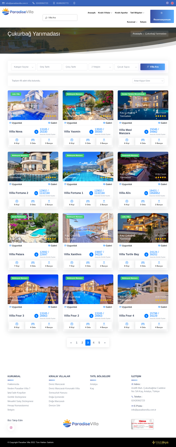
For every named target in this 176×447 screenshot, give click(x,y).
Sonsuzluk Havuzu (58, 393)
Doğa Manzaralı (56, 401)
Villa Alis (125, 192)
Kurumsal (131, 22)
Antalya (93, 384)
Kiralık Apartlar (121, 13)
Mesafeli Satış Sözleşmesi (20, 401)
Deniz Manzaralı (57, 384)
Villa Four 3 (16, 315)
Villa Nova (15, 131)
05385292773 (62, 3)
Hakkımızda (13, 384)
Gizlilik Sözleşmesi (17, 397)
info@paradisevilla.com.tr (17, 3)
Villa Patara (16, 254)
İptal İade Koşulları (17, 393)
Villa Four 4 (126, 315)
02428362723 (42, 3)
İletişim (143, 22)
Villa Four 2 (71, 315)
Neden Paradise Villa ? (19, 388)
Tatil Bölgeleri (136, 13)
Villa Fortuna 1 (73, 192)
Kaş (92, 388)
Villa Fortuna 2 (18, 192)
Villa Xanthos (72, 254)
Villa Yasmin (72, 131)
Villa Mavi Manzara (125, 131)
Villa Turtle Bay (129, 254)
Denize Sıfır (54, 405)
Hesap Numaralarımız (18, 405)
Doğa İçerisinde (56, 397)
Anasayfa (91, 13)
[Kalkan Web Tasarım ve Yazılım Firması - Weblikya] (160, 442)
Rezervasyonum (162, 19)
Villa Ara (154, 67)
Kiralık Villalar (104, 13)
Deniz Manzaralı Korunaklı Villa (64, 388)
